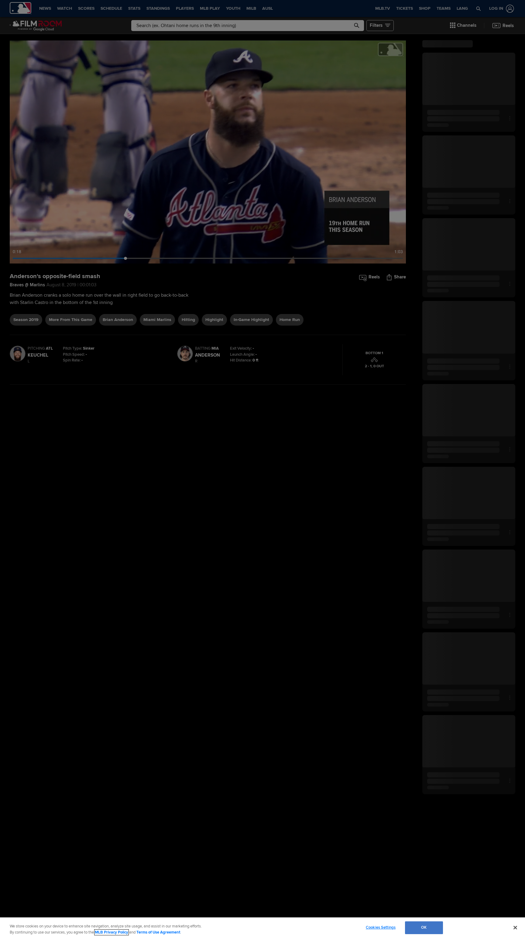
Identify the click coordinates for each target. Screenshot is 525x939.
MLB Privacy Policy (111, 932)
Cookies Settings (381, 927)
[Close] (515, 927)
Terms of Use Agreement (158, 932)
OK (424, 927)
